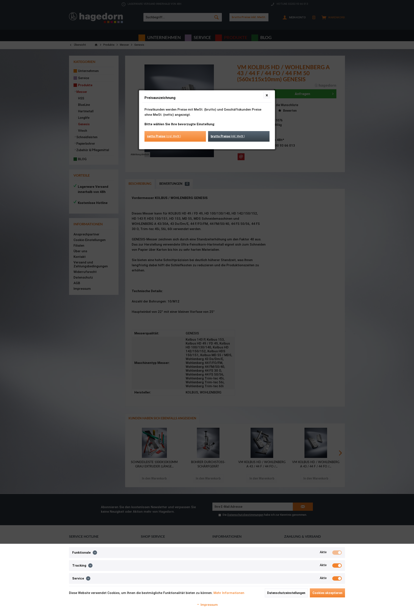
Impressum (209, 605)
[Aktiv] (337, 552)
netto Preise (164, 136)
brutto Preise (228, 136)
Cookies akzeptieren (327, 593)
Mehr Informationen (228, 593)
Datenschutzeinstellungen (286, 593)
